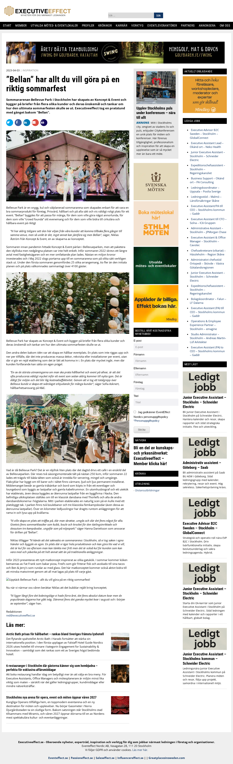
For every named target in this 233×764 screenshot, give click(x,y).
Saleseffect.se (105, 758)
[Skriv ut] (43, 122)
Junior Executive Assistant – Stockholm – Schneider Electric (207, 156)
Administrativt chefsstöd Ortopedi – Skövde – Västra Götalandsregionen (207, 263)
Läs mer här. (140, 750)
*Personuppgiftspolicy (146, 420)
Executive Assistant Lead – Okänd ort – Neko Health (207, 145)
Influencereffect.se (130, 758)
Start (8, 25)
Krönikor (106, 25)
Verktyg (139, 25)
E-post (137, 340)
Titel (136, 395)
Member (22, 25)
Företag (138, 382)
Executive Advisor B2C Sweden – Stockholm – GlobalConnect (204, 134)
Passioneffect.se (82, 758)
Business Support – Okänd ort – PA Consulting (207, 180)
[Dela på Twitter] (10, 122)
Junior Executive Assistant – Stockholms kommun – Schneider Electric (204, 659)
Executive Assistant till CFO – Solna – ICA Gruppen (208, 221)
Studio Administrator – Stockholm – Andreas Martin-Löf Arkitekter (208, 338)
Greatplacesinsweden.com (167, 758)
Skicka (141, 429)
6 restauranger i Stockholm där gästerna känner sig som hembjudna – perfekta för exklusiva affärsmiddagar (52, 668)
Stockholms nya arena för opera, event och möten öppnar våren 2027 (51, 697)
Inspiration (30, 70)
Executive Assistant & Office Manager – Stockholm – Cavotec (208, 241)
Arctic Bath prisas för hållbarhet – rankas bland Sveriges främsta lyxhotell (55, 634)
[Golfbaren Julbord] (115, 62)
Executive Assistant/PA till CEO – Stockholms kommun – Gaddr (207, 210)
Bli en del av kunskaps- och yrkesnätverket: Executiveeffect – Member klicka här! (154, 455)
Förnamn (139, 354)
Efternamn (140, 368)
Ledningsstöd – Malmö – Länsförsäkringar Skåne (206, 198)
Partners (189, 25)
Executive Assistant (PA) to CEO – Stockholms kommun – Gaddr (207, 351)
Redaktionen (14, 611)
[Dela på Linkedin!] (27, 122)
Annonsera (209, 25)
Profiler (89, 25)
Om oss (226, 25)
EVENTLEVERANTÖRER (163, 25)
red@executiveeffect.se (20, 615)
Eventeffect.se (58, 758)
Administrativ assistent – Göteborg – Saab (202, 465)
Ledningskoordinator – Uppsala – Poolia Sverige (205, 189)
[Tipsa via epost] (36, 122)
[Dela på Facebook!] (19, 122)
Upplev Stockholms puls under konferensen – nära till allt (155, 113)
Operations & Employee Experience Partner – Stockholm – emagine (205, 325)
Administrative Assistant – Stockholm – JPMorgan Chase (208, 230)
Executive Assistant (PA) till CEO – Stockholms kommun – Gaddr (207, 312)
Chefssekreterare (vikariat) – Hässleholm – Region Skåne (208, 252)
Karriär (123, 25)
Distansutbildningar (147, 490)
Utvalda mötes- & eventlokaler (55, 25)
